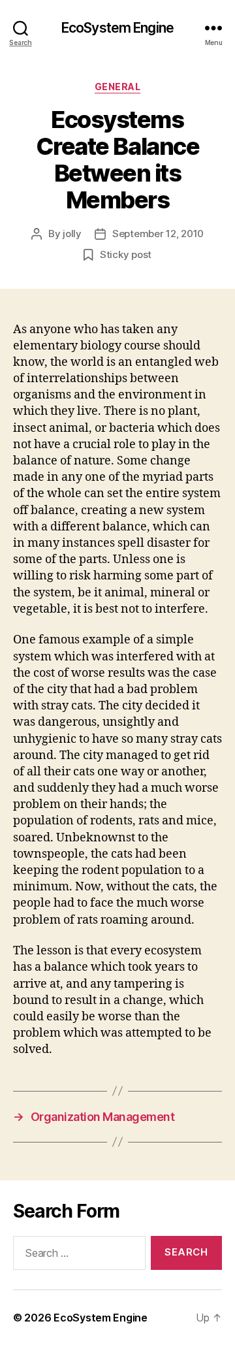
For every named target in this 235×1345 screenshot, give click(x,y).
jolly (72, 233)
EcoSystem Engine (117, 28)
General (118, 86)
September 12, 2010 (158, 233)
